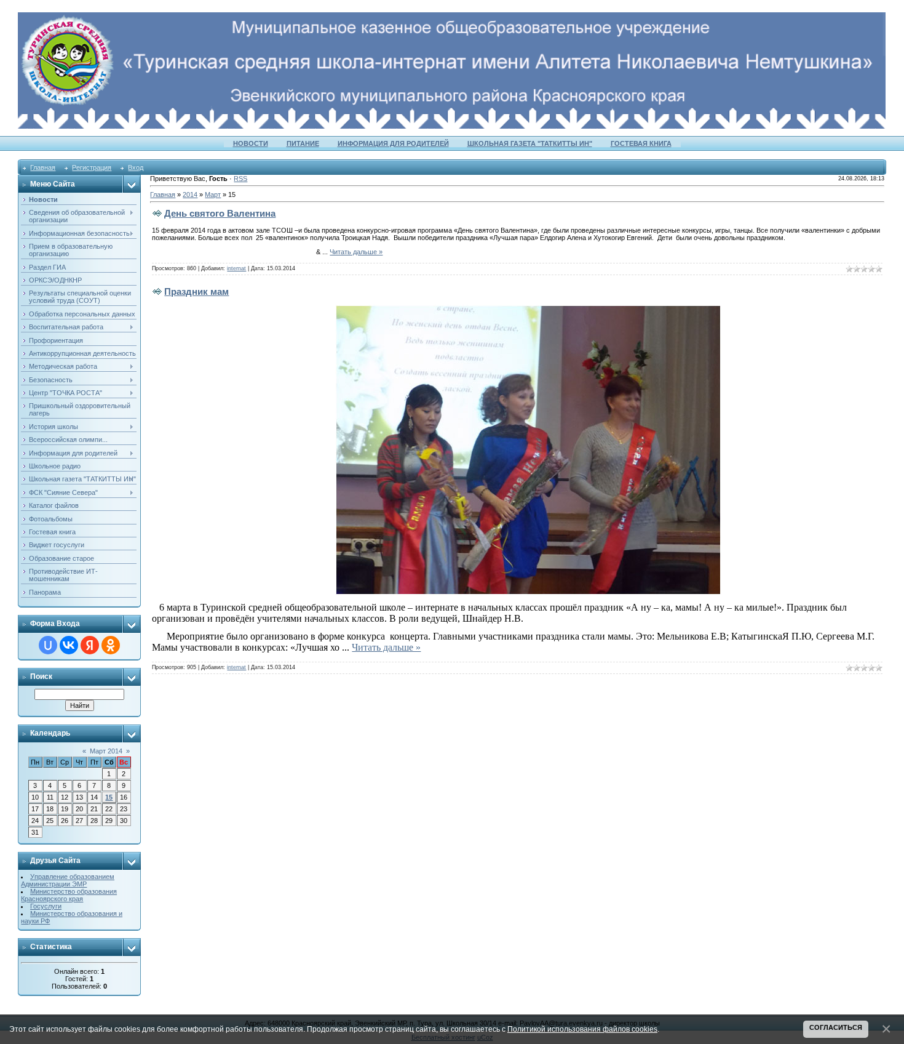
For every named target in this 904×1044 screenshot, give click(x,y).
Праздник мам (196, 291)
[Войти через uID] (48, 645)
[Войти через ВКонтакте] (69, 645)
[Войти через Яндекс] (90, 645)
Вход (135, 167)
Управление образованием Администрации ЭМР (67, 880)
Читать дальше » (356, 251)
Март (213, 194)
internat (236, 268)
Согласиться (835, 1027)
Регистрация (91, 167)
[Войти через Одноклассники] (110, 645)
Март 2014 (106, 751)
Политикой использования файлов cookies (582, 1029)
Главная (42, 167)
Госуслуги (45, 906)
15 (109, 797)
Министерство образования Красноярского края (69, 895)
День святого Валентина (220, 213)
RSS (240, 178)
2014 (190, 194)
